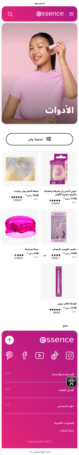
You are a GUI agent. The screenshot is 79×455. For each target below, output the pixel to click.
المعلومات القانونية (64, 423)
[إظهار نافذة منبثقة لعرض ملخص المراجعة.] (44, 257)
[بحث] (10, 14)
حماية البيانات (67, 430)
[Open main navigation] (71, 14)
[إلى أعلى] (9, 340)
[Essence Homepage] (50, 13)
